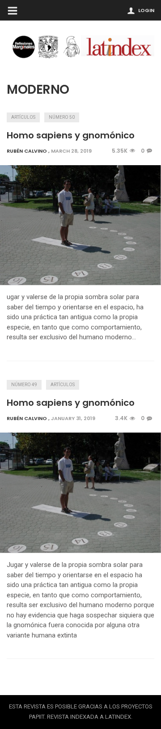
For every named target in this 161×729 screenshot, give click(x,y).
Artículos (23, 117)
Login (146, 10)
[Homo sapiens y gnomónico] (80, 225)
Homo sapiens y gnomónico (71, 135)
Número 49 (24, 384)
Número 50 (62, 117)
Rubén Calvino (27, 150)
